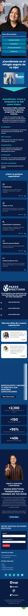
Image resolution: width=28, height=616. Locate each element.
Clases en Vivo (8, 205)
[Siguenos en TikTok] (14, 575)
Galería (4, 566)
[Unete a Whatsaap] (10, 575)
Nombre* (4, 533)
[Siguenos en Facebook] (6, 575)
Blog (3, 564)
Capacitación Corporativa (12, 224)
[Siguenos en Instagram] (18, 575)
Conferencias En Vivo (10, 261)
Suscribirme (6, 545)
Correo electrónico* (7, 539)
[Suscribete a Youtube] (22, 575)
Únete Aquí (14, 517)
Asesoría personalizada (11, 243)
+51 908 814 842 (6, 557)
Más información (8, 396)
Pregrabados (7, 187)
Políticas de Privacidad (7, 567)
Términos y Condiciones (7, 569)
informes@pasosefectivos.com (9, 555)
